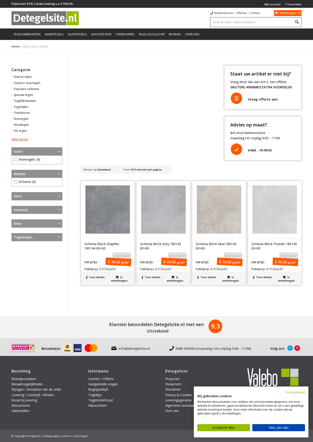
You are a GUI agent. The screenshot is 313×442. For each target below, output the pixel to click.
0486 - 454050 (260, 150)
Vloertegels (21, 119)
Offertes (241, 13)
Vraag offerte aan (263, 99)
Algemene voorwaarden (183, 405)
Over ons (172, 410)
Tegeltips (95, 395)
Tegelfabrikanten (25, 101)
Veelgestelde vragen (103, 384)
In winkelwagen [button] (119, 278)
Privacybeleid (295, 392)
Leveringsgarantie (178, 400)
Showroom (173, 384)
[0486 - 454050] (236, 149)
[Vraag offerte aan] (236, 98)
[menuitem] (272, 4)
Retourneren (21, 405)
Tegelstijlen (21, 107)
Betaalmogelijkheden (27, 384)
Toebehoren (22, 113)
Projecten (172, 379)
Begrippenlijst (98, 389)
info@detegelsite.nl (134, 348)
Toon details (96, 277)
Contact (255, 13)
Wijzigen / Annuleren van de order (36, 389)
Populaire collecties (26, 89)
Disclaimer (173, 389)
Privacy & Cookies (178, 395)
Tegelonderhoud (100, 400)
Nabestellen (20, 410)
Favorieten (294, 4)
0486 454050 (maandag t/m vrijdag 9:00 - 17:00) (213, 348)
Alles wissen (19, 139)
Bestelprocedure (23, 379)
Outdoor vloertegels (27, 83)
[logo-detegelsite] (45, 18)
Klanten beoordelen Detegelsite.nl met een (156, 324)
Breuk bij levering (24, 400)
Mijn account (272, 4)
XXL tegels (20, 131)
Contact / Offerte (100, 379)
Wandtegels (21, 125)
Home (15, 46)
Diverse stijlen (23, 77)
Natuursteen (98, 405)
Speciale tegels (23, 95)
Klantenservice (223, 13)
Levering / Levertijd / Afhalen (32, 395)
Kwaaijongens (52, 436)
